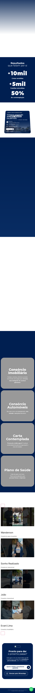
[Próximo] (3, 633)
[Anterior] (3, 505)
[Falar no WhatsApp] (31, 689)
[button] (17, 522)
